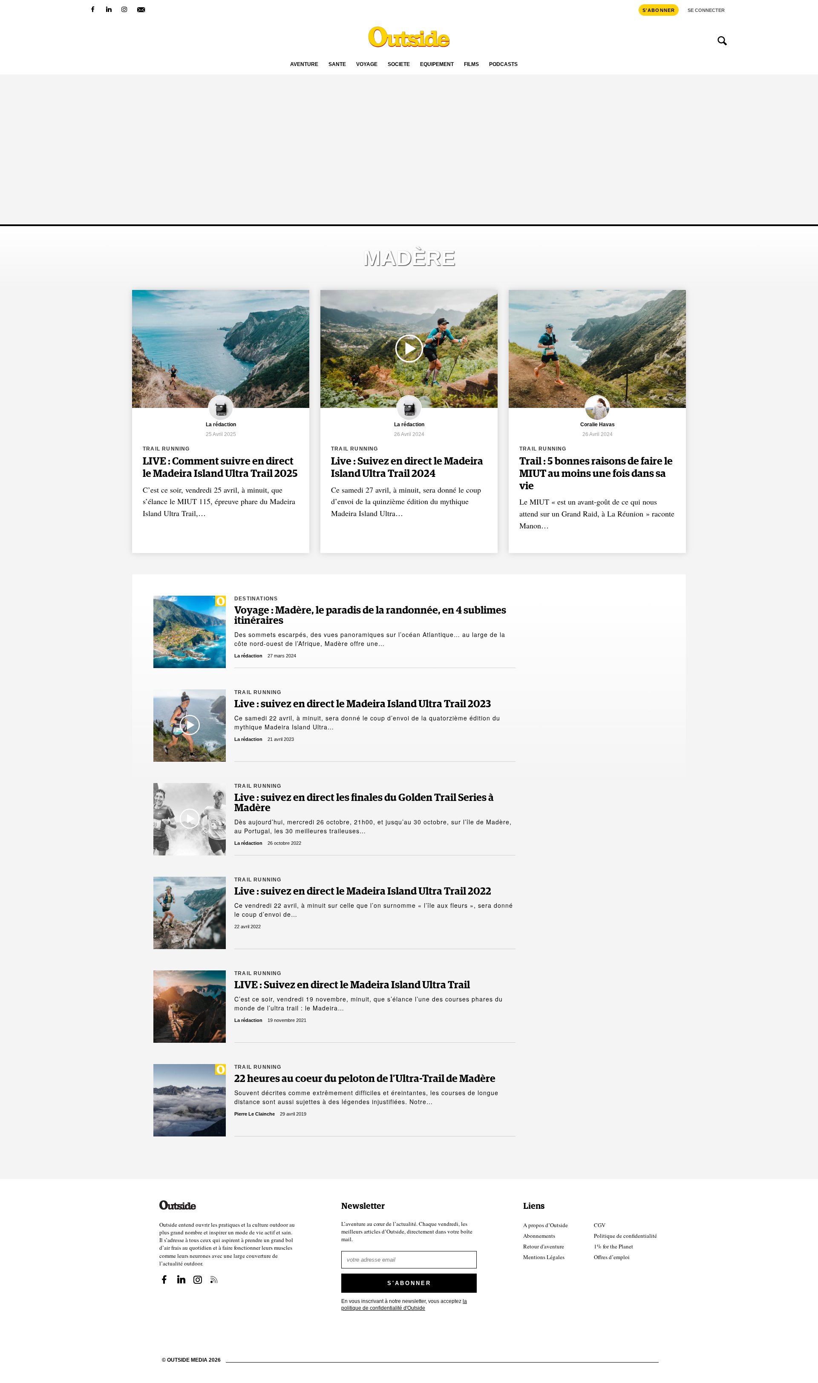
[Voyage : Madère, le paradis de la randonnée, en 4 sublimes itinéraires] (189, 632)
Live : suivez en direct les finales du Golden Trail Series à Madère (364, 803)
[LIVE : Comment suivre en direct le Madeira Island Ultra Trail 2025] (220, 349)
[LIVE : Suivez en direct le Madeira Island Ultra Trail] (189, 1006)
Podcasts (503, 64)
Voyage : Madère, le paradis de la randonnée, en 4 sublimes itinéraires (370, 615)
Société (399, 64)
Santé (337, 64)
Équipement (437, 64)
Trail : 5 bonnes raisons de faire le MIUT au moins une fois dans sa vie (596, 473)
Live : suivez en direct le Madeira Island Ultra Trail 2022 (362, 892)
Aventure (304, 64)
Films (471, 64)
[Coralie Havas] (597, 419)
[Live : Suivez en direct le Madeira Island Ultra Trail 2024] (409, 349)
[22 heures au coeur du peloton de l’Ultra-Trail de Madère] (189, 1100)
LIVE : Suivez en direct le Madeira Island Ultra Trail (352, 985)
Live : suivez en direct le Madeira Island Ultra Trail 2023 (362, 704)
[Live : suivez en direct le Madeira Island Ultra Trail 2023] (189, 725)
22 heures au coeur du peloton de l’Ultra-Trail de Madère (364, 1079)
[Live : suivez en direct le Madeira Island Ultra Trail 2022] (189, 913)
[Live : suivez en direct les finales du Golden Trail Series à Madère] (189, 819)
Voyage (366, 64)
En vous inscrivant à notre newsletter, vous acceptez (404, 1304)
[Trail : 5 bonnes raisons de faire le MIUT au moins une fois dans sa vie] (597, 349)
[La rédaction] (220, 419)
